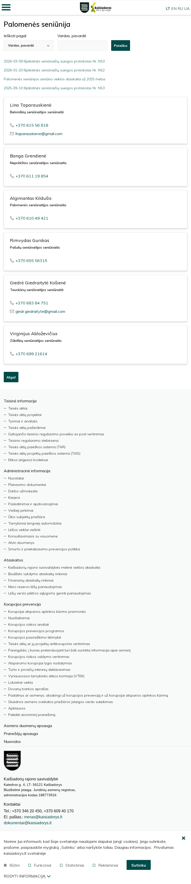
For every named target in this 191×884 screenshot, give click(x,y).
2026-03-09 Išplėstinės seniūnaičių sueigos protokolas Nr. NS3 (54, 61)
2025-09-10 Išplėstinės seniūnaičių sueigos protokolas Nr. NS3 (54, 88)
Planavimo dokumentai (27, 484)
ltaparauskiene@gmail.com (38, 133)
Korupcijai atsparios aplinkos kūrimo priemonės (47, 611)
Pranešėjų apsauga (21, 733)
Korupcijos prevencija (22, 604)
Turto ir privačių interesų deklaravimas (39, 669)
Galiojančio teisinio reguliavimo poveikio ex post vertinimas (56, 434)
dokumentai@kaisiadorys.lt (27, 823)
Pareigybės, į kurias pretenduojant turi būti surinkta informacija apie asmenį (69, 650)
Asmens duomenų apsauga (28, 725)
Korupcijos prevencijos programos (36, 631)
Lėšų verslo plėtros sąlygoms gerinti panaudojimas (49, 593)
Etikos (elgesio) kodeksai (28, 460)
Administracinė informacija (27, 470)
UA (187, 8)
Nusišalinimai (19, 618)
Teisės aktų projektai (25, 415)
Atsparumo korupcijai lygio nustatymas (40, 663)
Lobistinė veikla (20, 682)
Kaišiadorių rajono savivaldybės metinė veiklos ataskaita (54, 567)
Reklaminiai (108, 865)
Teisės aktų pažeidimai (27, 427)
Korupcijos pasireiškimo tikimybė (34, 637)
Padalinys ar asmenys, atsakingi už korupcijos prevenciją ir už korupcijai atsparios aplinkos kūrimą (88, 695)
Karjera (14, 497)
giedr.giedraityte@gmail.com (40, 311)
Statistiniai (74, 865)
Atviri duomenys (21, 542)
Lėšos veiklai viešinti (24, 530)
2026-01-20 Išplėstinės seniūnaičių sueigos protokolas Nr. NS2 (54, 70)
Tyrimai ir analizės (23, 421)
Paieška (120, 45)
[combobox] (28, 45)
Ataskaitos (13, 560)
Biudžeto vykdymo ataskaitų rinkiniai (37, 574)
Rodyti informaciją (25, 876)
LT (168, 8)
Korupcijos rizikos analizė (28, 624)
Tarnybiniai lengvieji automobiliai (34, 523)
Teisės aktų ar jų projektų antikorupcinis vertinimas (49, 644)
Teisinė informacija (20, 400)
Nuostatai (16, 478)
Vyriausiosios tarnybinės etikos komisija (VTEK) (46, 676)
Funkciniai (42, 865)
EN (174, 8)
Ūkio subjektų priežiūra (26, 517)
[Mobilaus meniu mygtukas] (6, 7)
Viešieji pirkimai (20, 510)
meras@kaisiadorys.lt (43, 817)
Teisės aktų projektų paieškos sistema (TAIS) (44, 453)
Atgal (11, 377)
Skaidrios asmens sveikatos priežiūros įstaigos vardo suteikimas (60, 702)
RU (180, 8)
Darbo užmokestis (23, 491)
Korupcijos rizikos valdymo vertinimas (38, 656)
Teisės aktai (17, 408)
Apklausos (16, 708)
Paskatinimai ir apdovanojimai (33, 504)
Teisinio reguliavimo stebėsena (33, 440)
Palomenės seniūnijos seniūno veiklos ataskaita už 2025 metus (54, 79)
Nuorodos (12, 741)
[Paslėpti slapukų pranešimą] (183, 838)
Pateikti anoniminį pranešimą (31, 714)
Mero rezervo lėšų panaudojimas (35, 587)
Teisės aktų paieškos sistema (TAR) (36, 447)
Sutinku (138, 865)
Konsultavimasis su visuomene (33, 536)
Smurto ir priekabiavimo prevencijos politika (44, 549)
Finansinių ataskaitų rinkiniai (30, 580)
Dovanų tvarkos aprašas (28, 689)
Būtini (14, 865)
